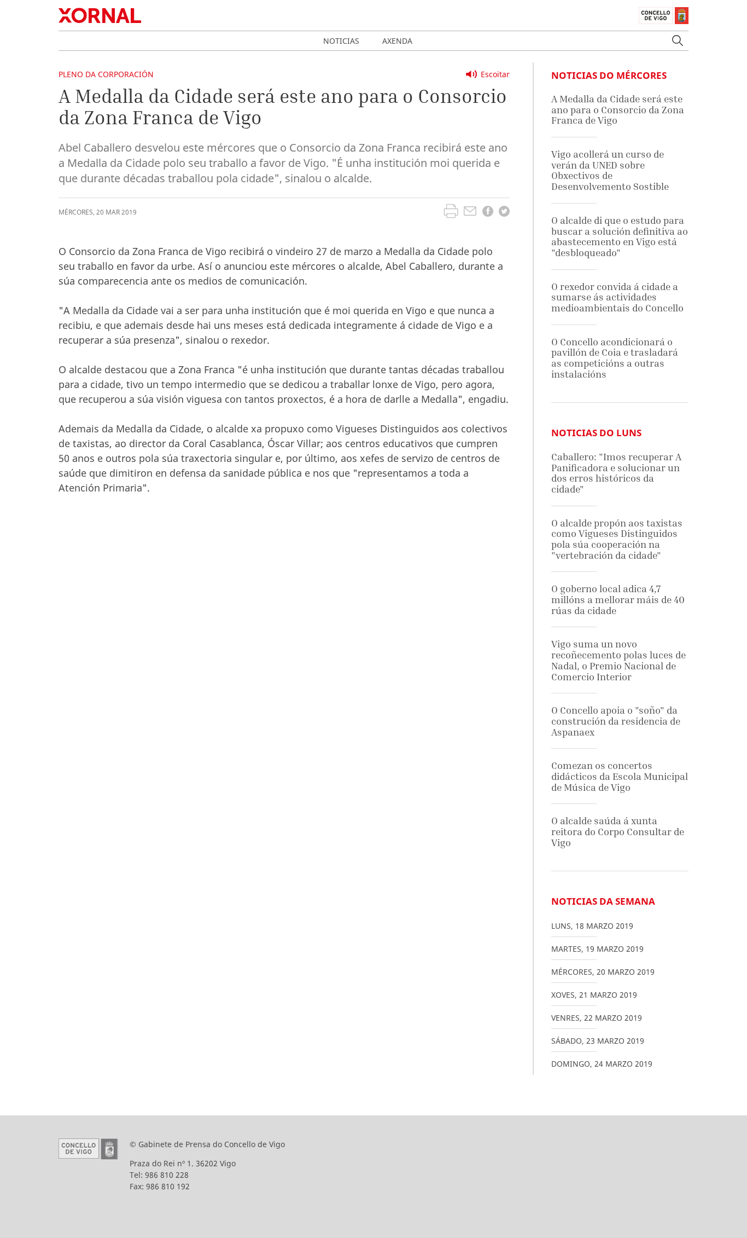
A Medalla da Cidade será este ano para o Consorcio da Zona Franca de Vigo (617, 109)
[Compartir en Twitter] (504, 212)
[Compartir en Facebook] (487, 212)
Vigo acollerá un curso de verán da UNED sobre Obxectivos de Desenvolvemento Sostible (610, 170)
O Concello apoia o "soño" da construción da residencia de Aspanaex (615, 720)
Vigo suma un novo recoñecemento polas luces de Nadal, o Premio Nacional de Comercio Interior (618, 660)
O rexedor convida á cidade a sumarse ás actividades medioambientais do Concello (617, 297)
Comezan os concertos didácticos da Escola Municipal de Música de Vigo (619, 776)
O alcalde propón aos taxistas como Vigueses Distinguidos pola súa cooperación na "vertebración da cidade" (616, 539)
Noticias (341, 41)
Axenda (397, 41)
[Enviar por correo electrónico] (470, 212)
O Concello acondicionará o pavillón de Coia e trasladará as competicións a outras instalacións (614, 358)
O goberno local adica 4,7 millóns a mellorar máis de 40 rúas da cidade (618, 599)
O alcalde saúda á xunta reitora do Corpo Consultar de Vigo (617, 831)
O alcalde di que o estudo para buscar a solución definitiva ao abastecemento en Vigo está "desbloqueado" (619, 236)
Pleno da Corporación (106, 74)
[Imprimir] (450, 212)
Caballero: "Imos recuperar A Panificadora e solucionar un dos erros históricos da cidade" (616, 473)
